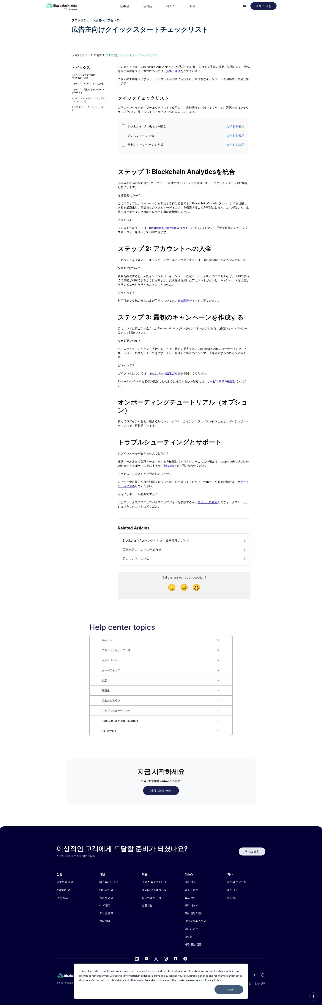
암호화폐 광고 (65, 882)
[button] (126, 6)
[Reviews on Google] (262, 975)
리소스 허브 (191, 889)
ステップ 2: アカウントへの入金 (88, 83)
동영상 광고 (106, 897)
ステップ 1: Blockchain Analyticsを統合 (83, 76)
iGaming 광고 (64, 889)
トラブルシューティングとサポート (88, 108)
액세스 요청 (263, 6)
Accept (229, 989)
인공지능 (147, 905)
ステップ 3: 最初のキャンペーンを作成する (88, 91)
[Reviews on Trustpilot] (254, 975)
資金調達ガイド (188, 300)
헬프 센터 (190, 897)
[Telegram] (185, 959)
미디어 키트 (191, 928)
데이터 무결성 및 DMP (155, 889)
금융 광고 (62, 897)
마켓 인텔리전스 (193, 913)
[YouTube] (146, 959)
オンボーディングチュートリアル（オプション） (88, 100)
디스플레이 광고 (108, 882)
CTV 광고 (105, 905)
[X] (156, 959)
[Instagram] (166, 959)
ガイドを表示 (235, 126)
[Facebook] (176, 959)
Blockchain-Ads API (196, 921)
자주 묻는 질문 (193, 944)
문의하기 (232, 897)
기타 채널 (105, 921)
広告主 (98, 55)
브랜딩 (188, 936)
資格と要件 (173, 71)
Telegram (170, 465)
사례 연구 (190, 882)
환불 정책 (260, 983)
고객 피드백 (191, 905)
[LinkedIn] (137, 959)
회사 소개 (232, 889)
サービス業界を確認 (220, 381)
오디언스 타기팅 (151, 897)
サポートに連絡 (207, 502)
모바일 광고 (106, 913)
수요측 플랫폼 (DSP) (154, 882)
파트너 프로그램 (236, 882)
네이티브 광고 (107, 889)
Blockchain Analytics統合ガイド (170, 228)
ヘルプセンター (81, 55)
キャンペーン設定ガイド (164, 373)
